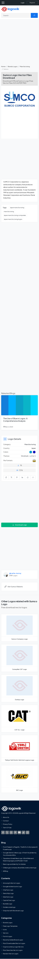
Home (3, 66)
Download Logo (21, 525)
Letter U (33, 456)
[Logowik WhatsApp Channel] (27, 832)
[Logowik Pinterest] (15, 832)
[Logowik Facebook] (3, 832)
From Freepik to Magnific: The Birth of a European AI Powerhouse (20, 848)
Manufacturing (25, 66)
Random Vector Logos (10, 953)
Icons (5, 929)
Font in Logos (7, 936)
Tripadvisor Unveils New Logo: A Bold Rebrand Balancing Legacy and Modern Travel (18, 859)
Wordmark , (25, 456)
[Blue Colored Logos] (30, 452)
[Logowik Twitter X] (7, 832)
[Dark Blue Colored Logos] (34, 452)
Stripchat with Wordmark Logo (13, 910)
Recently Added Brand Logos (13, 940)
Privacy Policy (7, 824)
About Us (6, 817)
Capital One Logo (9, 900)
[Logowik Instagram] (11, 832)
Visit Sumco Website (15, 587)
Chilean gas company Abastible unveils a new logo (19, 868)
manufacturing (9, 211)
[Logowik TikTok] (23, 832)
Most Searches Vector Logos (12, 950)
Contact (6, 821)
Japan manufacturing (17, 207)
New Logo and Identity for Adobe (14, 864)
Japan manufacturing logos (13, 219)
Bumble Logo (7, 904)
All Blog (5, 871)
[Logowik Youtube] (19, 832)
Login (22, 3)
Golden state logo (9, 907)
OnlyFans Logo (8, 890)
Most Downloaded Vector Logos (14, 943)
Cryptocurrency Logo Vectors (13, 947)
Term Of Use (7, 827)
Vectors (5, 933)
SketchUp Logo (8, 893)
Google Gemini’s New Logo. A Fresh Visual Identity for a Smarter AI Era (19, 854)
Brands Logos (13, 66)
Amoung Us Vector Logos (11, 883)
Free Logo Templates (10, 926)
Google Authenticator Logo (12, 886)
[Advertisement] (19, 43)
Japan (33, 448)
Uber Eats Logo (8, 897)
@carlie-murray (15, 573)
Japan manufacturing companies (15, 215)
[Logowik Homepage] (10, 9)
